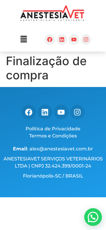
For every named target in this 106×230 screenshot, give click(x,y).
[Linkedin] (62, 39)
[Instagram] (86, 39)
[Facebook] (49, 39)
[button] (23, 39)
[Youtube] (74, 39)
